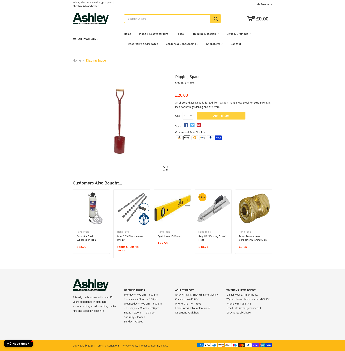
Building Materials (204, 34)
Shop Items (213, 44)
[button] (18, 343)
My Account (263, 4)
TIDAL (164, 345)
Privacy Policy (130, 345)
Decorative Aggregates (143, 44)
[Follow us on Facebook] (186, 125)
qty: (177, 115)
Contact (236, 44)
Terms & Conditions (107, 345)
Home (127, 34)
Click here (193, 312)
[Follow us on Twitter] (192, 125)
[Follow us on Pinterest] (199, 125)
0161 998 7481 (243, 303)
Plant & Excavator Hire (153, 34)
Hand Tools (83, 231)
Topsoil (180, 34)
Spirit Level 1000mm (169, 236)
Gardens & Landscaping (181, 44)
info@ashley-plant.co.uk (196, 308)
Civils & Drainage (237, 34)
